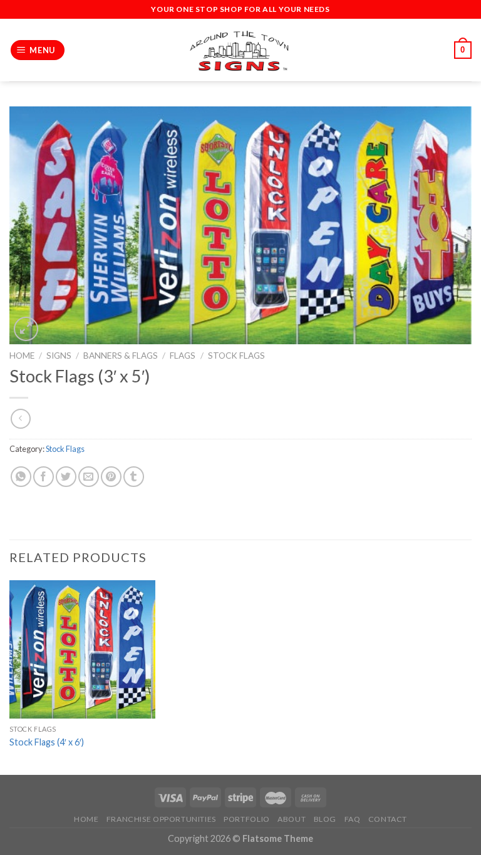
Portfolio (247, 819)
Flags (182, 356)
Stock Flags (236, 356)
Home (21, 356)
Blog (325, 819)
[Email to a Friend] (88, 476)
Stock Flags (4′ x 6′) (46, 742)
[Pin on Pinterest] (111, 476)
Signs (58, 356)
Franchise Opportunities (161, 819)
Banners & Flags (120, 356)
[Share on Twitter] (66, 476)
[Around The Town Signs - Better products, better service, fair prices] (240, 50)
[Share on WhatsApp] (21, 476)
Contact (387, 819)
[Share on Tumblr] (133, 476)
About (291, 819)
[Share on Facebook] (43, 476)
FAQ (352, 819)
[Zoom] (26, 329)
